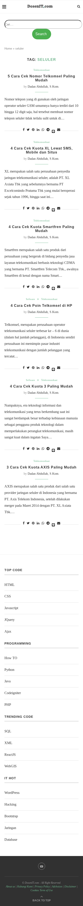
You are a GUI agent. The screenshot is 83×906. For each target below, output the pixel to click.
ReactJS (10, 754)
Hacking (10, 804)
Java (7, 681)
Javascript (11, 608)
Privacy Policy (42, 886)
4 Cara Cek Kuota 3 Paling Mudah (41, 386)
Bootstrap (11, 816)
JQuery (9, 620)
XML (8, 743)
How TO (10, 658)
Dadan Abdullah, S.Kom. (43, 86)
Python (9, 670)
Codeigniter (12, 693)
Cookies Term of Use (42, 890)
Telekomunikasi (41, 70)
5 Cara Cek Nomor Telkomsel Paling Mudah (41, 78)
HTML (9, 585)
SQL (7, 731)
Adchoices (57, 886)
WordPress (11, 793)
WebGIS (10, 766)
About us (10, 886)
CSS (7, 596)
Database (10, 839)
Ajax (7, 631)
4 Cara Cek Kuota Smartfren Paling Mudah (41, 229)
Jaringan (10, 828)
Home (8, 48)
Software (30, 299)
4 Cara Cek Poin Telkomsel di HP (41, 305)
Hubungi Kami (25, 886)
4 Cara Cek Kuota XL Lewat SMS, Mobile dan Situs (42, 150)
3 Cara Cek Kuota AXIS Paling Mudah (42, 467)
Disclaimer (70, 886)
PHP (7, 704)
